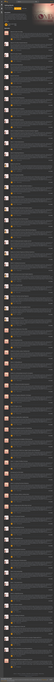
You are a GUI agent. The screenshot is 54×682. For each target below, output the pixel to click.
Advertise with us (28, 676)
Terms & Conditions (34, 673)
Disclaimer (24, 673)
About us (15, 673)
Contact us (19, 673)
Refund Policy (41, 673)
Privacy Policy (28, 673)
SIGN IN (51, 1)
